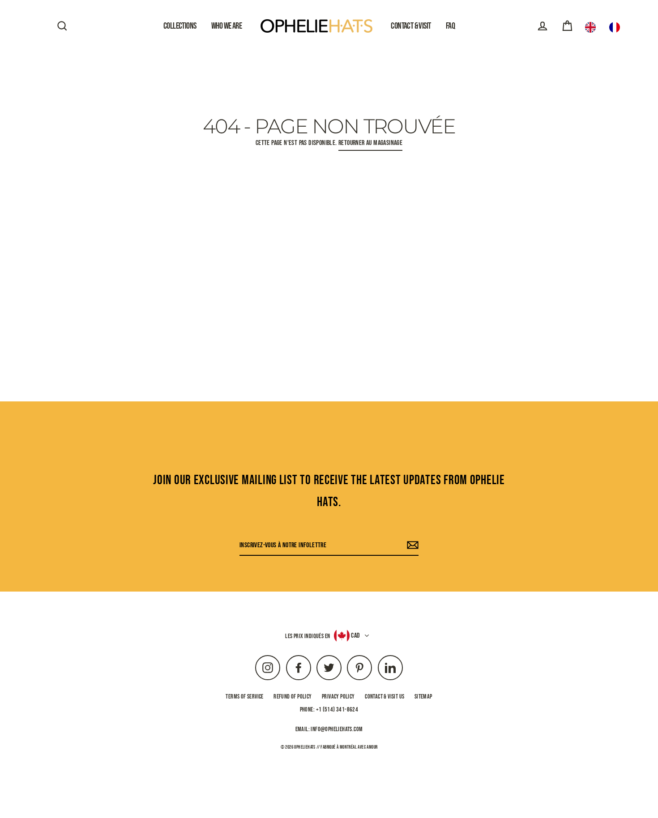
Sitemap (423, 696)
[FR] (617, 27)
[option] (617, 27)
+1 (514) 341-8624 (337, 709)
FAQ (450, 26)
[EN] (593, 27)
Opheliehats (304, 747)
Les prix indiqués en (307, 636)
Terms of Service (244, 696)
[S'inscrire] (411, 546)
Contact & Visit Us (384, 696)
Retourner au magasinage (370, 143)
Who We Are (226, 26)
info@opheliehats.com (337, 729)
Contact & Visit (411, 26)
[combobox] (593, 27)
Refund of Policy (292, 696)
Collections (180, 26)
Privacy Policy (338, 696)
